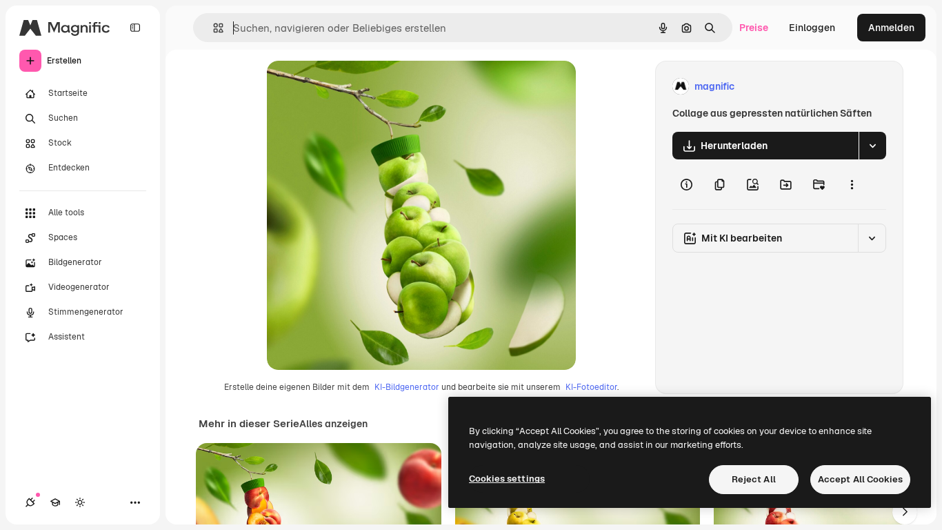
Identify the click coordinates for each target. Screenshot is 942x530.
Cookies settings (507, 478)
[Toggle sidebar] (135, 28)
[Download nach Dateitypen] (872, 145)
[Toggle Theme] (80, 502)
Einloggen (812, 27)
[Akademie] (55, 502)
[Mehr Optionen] (851, 184)
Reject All (754, 479)
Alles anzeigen (333, 424)
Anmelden (891, 27)
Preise (753, 27)
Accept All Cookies (860, 479)
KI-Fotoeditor (591, 387)
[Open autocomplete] (213, 28)
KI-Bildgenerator (406, 387)
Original (355, 86)
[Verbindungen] (30, 502)
